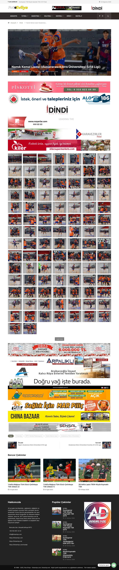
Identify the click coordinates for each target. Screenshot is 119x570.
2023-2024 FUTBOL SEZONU (18, 479)
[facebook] (99, 16)
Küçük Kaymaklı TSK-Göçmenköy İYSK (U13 (69, 554)
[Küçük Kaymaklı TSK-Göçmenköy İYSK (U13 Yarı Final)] (56, 552)
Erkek (21, 23)
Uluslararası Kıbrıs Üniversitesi (70, 436)
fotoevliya (19, 436)
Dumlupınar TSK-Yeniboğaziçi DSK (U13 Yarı (68, 540)
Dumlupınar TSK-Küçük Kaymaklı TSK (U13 (68, 513)
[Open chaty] (113, 565)
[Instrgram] (102, 16)
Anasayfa (13, 16)
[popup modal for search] (108, 15)
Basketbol (35, 16)
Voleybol (47, 16)
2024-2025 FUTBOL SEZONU (53, 479)
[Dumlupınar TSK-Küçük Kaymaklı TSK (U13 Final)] (56, 510)
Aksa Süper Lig (33, 479)
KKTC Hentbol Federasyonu (34, 436)
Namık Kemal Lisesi (51, 436)
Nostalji (79, 16)
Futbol (24, 16)
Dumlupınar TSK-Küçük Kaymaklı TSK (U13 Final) (33, 2)
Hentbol (59, 16)
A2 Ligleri (67, 479)
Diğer (69, 16)
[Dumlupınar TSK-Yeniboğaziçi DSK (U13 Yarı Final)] (56, 538)
